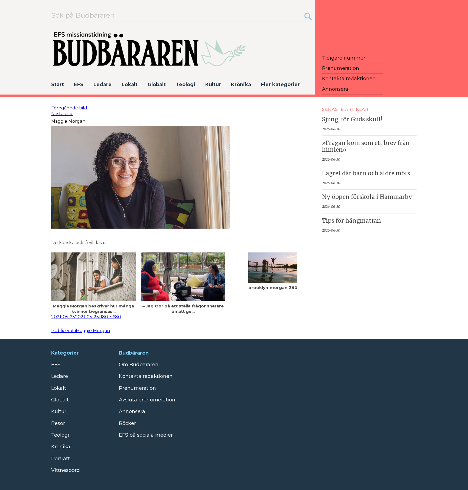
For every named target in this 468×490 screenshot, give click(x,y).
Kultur (213, 84)
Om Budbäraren (138, 365)
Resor (58, 423)
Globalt (157, 84)
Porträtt (60, 459)
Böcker (127, 423)
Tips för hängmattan (351, 220)
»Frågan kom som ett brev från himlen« (366, 146)
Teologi (185, 84)
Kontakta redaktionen (349, 79)
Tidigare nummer (343, 58)
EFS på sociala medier (146, 435)
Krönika (241, 84)
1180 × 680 (110, 316)
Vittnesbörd (65, 470)
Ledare (102, 84)
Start (57, 84)
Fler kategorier (280, 84)
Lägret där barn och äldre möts (366, 173)
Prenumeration (340, 68)
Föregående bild (69, 108)
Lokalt (130, 84)
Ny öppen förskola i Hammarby (367, 196)
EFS (78, 84)
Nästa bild (62, 113)
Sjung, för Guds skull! (352, 119)
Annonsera (335, 89)
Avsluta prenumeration (147, 400)
